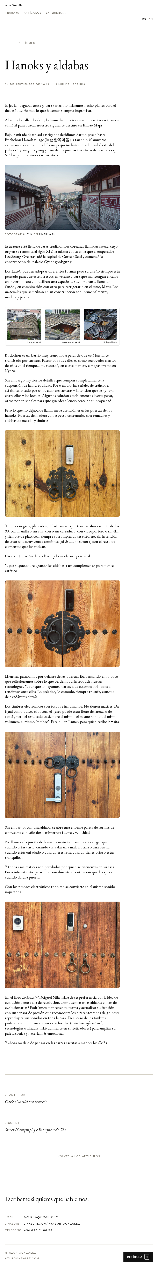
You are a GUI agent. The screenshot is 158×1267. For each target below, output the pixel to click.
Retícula (137, 1257)
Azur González (14, 5)
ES (144, 19)
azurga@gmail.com (41, 1217)
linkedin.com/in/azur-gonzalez (52, 1223)
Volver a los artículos (79, 1156)
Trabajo (12, 12)
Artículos (33, 12)
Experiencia (56, 12)
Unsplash (47, 234)
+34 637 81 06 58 (38, 1230)
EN (151, 19)
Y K (30, 234)
